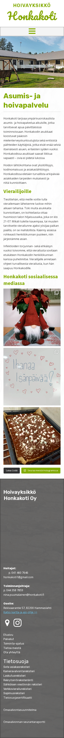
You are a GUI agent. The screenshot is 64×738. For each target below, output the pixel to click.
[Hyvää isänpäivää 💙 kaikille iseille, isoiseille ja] (32, 376)
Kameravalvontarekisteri (19, 671)
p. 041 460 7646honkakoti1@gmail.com (18, 575)
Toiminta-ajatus (13, 643)
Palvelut (8, 639)
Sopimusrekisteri (14, 693)
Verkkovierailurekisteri (17, 689)
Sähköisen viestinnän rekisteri (22, 684)
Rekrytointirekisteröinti (18, 680)
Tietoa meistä (12, 648)
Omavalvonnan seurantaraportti (24, 722)
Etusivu (8, 634)
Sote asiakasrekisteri (16, 667)
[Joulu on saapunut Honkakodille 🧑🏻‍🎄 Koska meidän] (32, 317)
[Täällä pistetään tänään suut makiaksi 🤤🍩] (32, 436)
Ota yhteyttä (11, 652)
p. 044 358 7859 (13, 590)
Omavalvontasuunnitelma (19, 710)
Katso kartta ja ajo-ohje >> (20, 612)
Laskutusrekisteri (14, 675)
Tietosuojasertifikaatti (17, 698)
